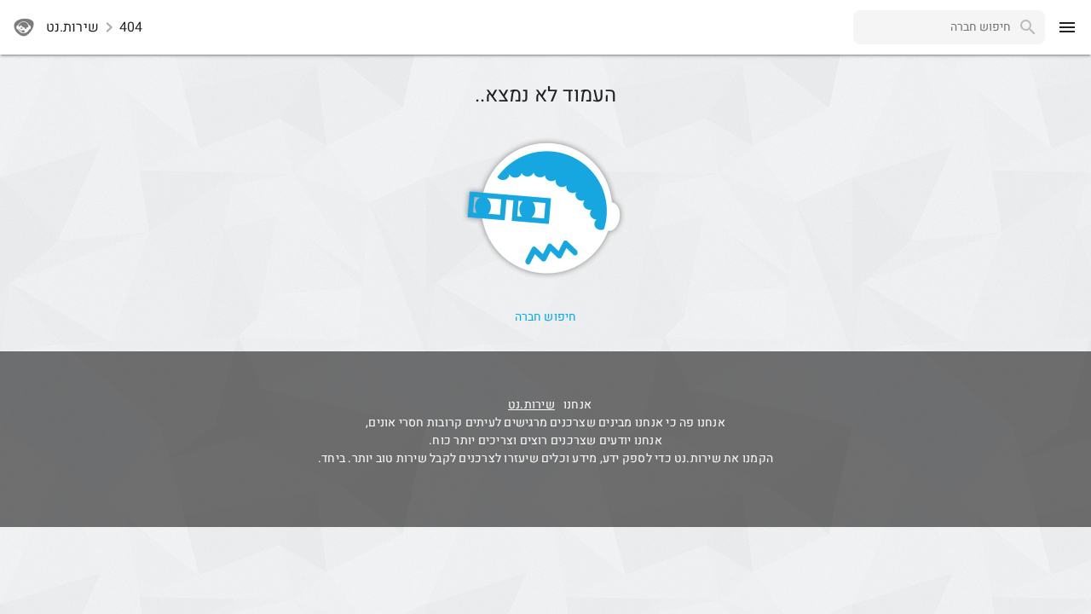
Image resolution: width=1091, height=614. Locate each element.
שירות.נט (531, 405)
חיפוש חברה (545, 317)
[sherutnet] (24, 27)
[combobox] (932, 27)
